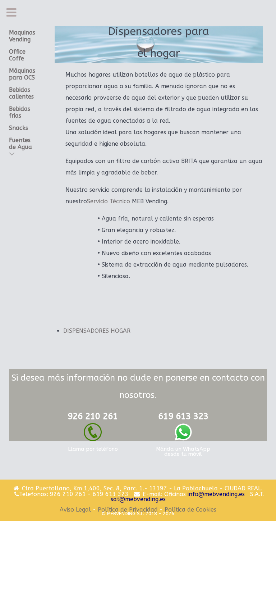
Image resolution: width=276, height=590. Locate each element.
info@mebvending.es (216, 494)
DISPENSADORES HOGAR (96, 330)
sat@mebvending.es (138, 499)
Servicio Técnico (108, 201)
